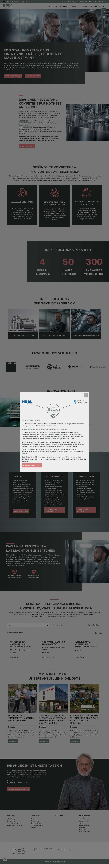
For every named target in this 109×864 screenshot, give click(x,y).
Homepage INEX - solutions (32, 465)
